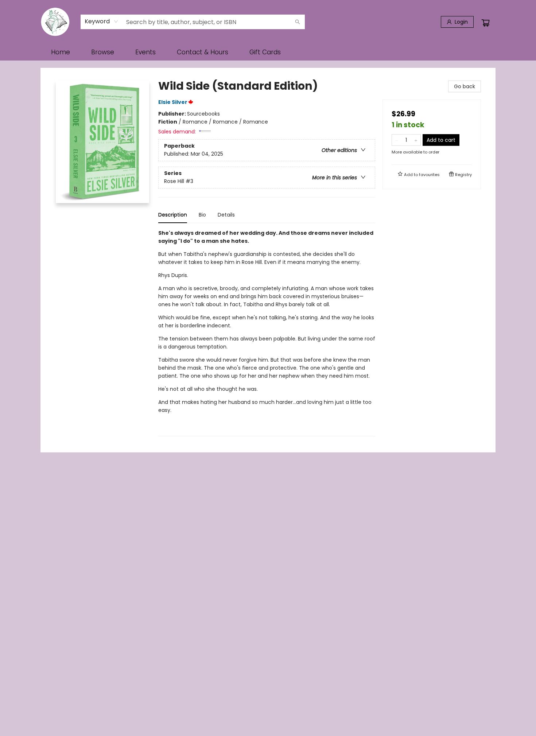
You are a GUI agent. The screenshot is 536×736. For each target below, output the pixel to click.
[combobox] (102, 21)
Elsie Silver (172, 102)
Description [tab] (172, 214)
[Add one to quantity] (415, 140)
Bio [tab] (202, 214)
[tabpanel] (266, 332)
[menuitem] (60, 52)
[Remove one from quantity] (396, 140)
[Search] (297, 22)
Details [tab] (226, 214)
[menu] (268, 52)
